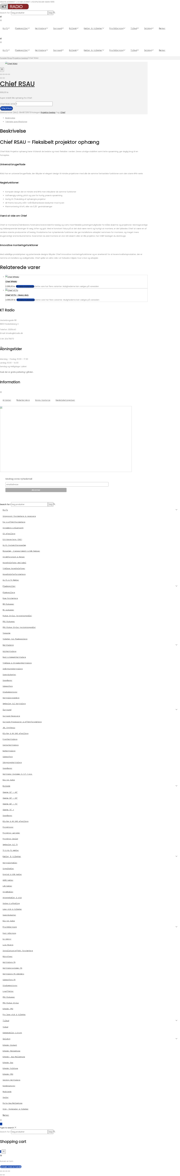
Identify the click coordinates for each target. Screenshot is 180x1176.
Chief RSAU (17, 83)
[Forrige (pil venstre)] (1, 1174)
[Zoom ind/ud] (1, 1171)
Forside (3, 58)
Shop (9, 58)
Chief (62, 112)
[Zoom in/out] (9, 74)
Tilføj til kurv (6, 108)
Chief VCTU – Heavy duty (17, 295)
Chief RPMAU (11, 281)
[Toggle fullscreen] (6, 74)
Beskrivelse (10, 118)
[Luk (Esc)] (9, 1171)
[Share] (4, 74)
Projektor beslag (20, 58)
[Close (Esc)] (1, 74)
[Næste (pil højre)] (4, 1174)
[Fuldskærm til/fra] (4, 1171)
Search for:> (5, 12)
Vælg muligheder (26, 286)
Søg (50, 12)
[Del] (6, 1171)
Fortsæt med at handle (11, 1166)
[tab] (76, 118)
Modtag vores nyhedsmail (18, 478)
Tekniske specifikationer (16, 121)
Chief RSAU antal (7, 104)
